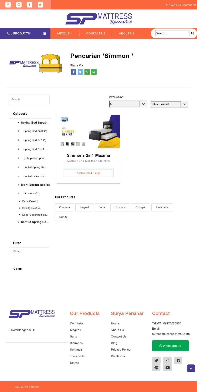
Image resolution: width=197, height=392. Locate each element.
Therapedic (162, 207)
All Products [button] (18, 33)
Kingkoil (84, 207)
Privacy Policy (120, 349)
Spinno (63, 216)
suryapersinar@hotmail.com (171, 333)
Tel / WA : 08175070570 (180, 4)
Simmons (120, 207)
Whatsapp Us (172, 345)
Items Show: (116, 96)
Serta (102, 207)
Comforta (64, 207)
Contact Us (95, 33)
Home (115, 323)
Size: (17, 251)
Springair (140, 207)
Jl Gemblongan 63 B (21, 330)
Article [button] (63, 33)
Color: (17, 268)
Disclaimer (118, 356)
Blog (114, 343)
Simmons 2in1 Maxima (88, 155)
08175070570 (172, 323)
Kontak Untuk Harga (88, 173)
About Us (126, 33)
